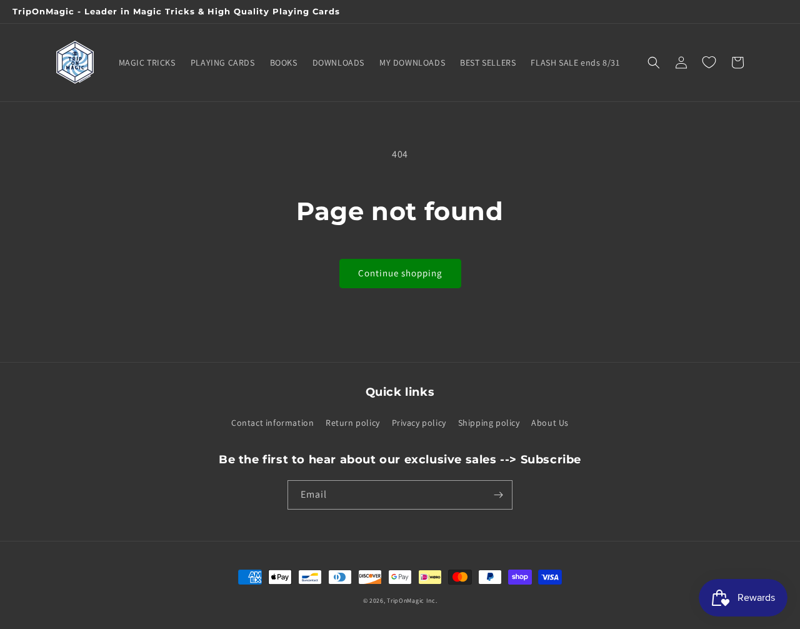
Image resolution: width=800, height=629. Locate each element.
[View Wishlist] (708, 62)
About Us (550, 422)
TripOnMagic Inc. (412, 600)
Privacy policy (419, 422)
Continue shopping (400, 273)
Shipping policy (489, 422)
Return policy (353, 422)
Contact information (272, 422)
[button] (654, 62)
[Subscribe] (498, 495)
